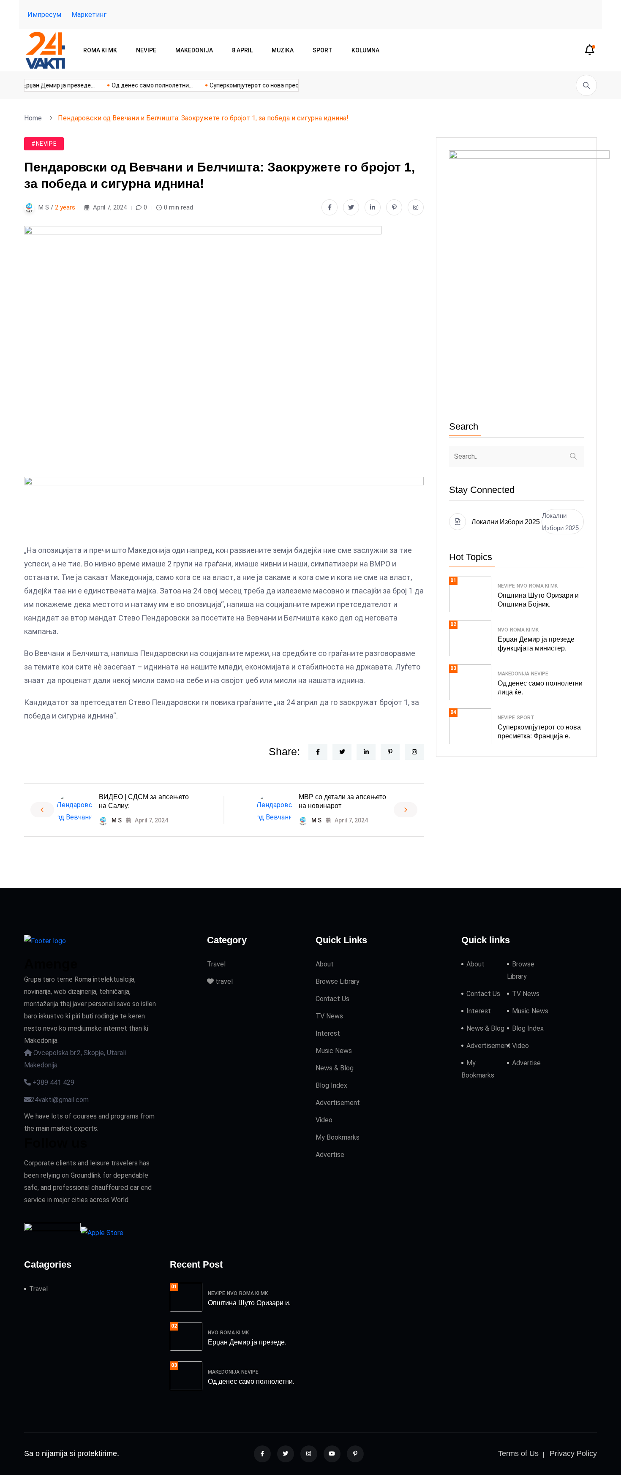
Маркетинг (88, 15)
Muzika (283, 50)
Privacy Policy (573, 1453)
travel (223, 981)
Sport (322, 50)
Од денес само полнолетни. (251, 1381)
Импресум (44, 15)
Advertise (330, 1155)
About (325, 964)
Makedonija (194, 50)
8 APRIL (242, 50)
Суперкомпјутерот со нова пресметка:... (257, 85)
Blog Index (331, 1085)
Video (324, 1120)
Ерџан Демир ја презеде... (50, 85)
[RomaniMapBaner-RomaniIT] (224, 510)
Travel (216, 964)
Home (34, 118)
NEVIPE (146, 50)
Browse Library (338, 981)
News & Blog (335, 1068)
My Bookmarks (338, 1137)
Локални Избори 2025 (560, 521)
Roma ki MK (100, 50)
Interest (328, 1033)
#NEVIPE (44, 143)
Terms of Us (518, 1453)
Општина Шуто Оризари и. (249, 1302)
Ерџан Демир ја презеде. (247, 1342)
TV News (329, 1016)
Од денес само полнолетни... (143, 85)
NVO (522, 585)
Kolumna (365, 50)
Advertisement (338, 1103)
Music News (334, 1051)
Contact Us (332, 999)
